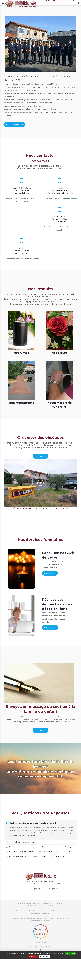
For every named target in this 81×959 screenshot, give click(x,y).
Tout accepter (70, 953)
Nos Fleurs (59, 352)
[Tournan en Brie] (36, 950)
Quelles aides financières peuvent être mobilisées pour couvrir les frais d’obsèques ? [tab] (42, 847)
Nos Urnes (21, 352)
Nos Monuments (21, 402)
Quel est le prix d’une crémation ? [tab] (22, 842)
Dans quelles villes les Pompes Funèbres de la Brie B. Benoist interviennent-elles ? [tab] (41, 852)
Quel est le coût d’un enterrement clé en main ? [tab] (32, 823)
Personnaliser (44, 956)
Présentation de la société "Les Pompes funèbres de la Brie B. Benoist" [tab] (36, 856)
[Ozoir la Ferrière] (40, 950)
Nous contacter (14, 124)
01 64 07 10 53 (41, 161)
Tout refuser (33, 956)
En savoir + (40, 456)
